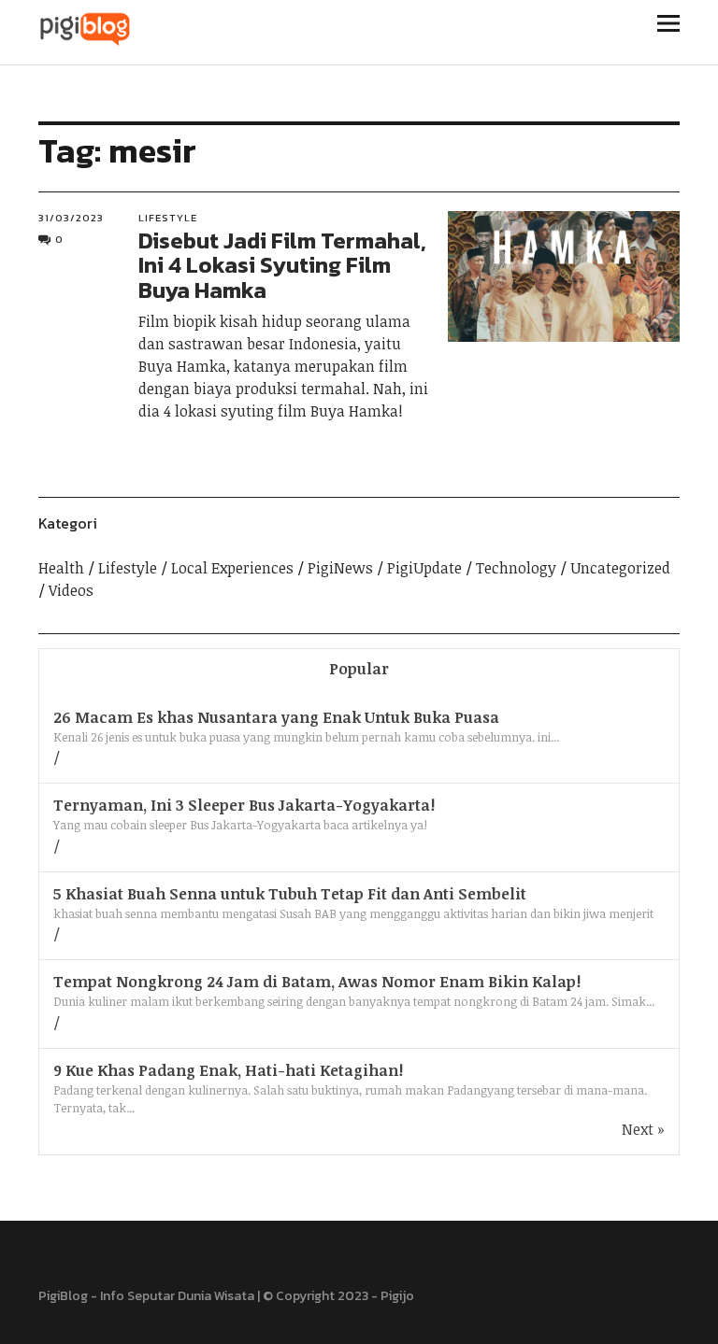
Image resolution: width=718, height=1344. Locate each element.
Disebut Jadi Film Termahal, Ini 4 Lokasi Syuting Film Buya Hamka (282, 265)
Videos (71, 590)
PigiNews (340, 568)
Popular (359, 668)
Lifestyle (167, 217)
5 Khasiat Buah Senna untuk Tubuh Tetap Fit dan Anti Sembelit (289, 894)
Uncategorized (620, 568)
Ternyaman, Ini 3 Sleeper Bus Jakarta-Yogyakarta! (244, 805)
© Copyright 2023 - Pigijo (338, 1296)
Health (61, 568)
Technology (516, 568)
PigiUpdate (424, 568)
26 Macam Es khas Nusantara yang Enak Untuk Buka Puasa (276, 717)
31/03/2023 (71, 217)
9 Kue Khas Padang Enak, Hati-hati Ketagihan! (228, 1070)
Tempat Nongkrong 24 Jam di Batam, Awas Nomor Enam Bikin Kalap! (317, 981)
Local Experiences (232, 568)
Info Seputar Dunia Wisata (177, 1296)
